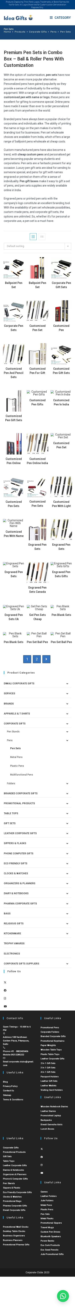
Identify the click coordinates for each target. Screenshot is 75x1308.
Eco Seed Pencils (49, 1250)
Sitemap (7, 1095)
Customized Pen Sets (14, 504)
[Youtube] (5, 1006)
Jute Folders (47, 1200)
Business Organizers (14, 1235)
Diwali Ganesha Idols (51, 1124)
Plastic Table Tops (50, 1054)
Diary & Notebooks (16, 893)
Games (44, 1191)
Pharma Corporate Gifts (20, 903)
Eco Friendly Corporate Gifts (17, 1192)
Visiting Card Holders (52, 1090)
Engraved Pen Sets (37, 546)
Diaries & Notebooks (13, 1170)
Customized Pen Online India (37, 461)
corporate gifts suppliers (21, 963)
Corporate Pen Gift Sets (61, 285)
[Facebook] (5, 990)
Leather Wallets (48, 1085)
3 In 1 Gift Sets (48, 1067)
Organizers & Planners (19, 883)
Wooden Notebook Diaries (54, 1106)
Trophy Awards (14, 943)
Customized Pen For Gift (37, 370)
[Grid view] (33, 236)
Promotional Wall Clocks (15, 1227)
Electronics (12, 953)
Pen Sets (65, 32)
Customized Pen (61, 328)
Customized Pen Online (14, 461)
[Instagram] (5, 998)
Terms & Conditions (13, 1099)
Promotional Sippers (51, 1223)
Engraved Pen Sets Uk (14, 617)
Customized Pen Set (61, 445)
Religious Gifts (14, 923)
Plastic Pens (17, 766)
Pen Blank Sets (61, 614)
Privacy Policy (10, 1086)
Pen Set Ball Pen (37, 642)
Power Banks (47, 1241)
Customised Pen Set (37, 328)
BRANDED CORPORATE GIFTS (21, 793)
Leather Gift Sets (49, 1081)
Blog (5, 1082)
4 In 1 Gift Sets (48, 1072)
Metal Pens (16, 757)
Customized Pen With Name (14, 533)
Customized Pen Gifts (37, 402)
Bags (7, 913)
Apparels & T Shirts (17, 713)
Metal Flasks (47, 1218)
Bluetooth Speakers (51, 1236)
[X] (5, 982)
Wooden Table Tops (51, 1049)
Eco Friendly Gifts (15, 863)
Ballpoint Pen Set (13, 285)
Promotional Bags (12, 1201)
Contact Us (8, 1090)
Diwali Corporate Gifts (19, 683)
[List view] (42, 236)
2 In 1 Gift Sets (48, 1063)
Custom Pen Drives (50, 1232)
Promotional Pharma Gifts (16, 1244)
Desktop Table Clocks (14, 1231)
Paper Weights (48, 1045)
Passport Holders (50, 1076)
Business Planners (12, 1240)
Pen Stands (13, 731)
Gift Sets (10, 823)
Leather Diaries (48, 1111)
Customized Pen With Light (61, 504)
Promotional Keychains (52, 1041)
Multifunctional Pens (21, 774)
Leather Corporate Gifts (20, 833)
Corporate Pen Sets (13, 328)
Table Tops (11, 813)
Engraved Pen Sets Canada (37, 589)
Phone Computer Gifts (18, 853)
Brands (9, 703)
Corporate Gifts (15, 723)
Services (9, 693)
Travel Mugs (47, 1227)
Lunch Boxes (47, 1129)
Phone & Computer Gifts (15, 1179)
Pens (10, 740)
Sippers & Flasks (15, 843)
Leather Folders (49, 1196)
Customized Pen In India (61, 402)
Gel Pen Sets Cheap (37, 617)
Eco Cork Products (50, 1245)
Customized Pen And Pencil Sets (13, 373)
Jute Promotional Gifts (52, 1254)
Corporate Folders (50, 1032)
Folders (11, 783)
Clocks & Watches (16, 873)
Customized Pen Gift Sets (61, 370)
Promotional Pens (50, 1027)
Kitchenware (12, 933)
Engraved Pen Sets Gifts (61, 574)
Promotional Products (19, 803)
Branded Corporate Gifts (53, 1036)
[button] (63, 1296)
